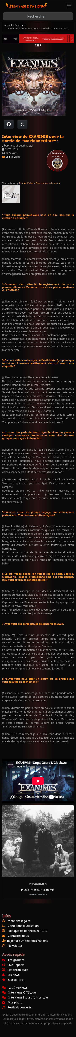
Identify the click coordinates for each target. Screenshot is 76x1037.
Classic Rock (16, 980)
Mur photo (15, 1002)
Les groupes (16, 960)
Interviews (20, 25)
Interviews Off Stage (22, 992)
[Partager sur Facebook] (9, 124)
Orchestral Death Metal (38, 894)
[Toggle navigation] (69, 5)
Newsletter (15, 946)
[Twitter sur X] (22, 124)
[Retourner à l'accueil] (26, 5)
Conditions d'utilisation (23, 926)
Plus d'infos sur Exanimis (37, 890)
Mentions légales (19, 921)
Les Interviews (18, 987)
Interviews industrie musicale (28, 997)
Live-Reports (16, 965)
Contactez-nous (18, 936)
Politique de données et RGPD (27, 931)
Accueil (8, 25)
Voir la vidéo (12, 156)
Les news (13, 975)
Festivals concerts (19, 1007)
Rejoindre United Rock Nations (27, 941)
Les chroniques (18, 970)
